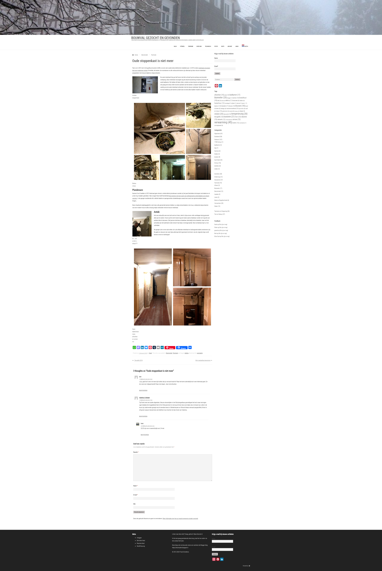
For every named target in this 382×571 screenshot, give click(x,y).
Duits (222, 46)
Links (236, 46)
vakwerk (221, 119)
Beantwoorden (143, 390)
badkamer (235, 94)
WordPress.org (141, 546)
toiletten (216, 166)
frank (150, 353)
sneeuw (237, 111)
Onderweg (217, 177)
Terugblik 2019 (138, 360)
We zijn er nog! (223, 224)
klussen (240, 105)
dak (219, 100)
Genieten (216, 174)
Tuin (238, 117)
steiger (242, 111)
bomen (236, 98)
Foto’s (216, 46)
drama (223, 100)
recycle (231, 111)
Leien (215, 197)
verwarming (223, 122)
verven (236, 119)
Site (134, 504)
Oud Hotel (217, 160)
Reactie (135, 452)
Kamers (216, 151)
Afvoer (216, 185)
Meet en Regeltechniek (220, 200)
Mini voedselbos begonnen (203, 360)
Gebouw (216, 139)
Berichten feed (141, 540)
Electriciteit (169, 353)
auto (226, 95)
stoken (218, 113)
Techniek (175, 353)
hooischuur (219, 103)
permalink (200, 353)
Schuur (216, 163)
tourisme (229, 116)
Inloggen (139, 538)
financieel (235, 100)
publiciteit (225, 111)
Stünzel (182, 46)
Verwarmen (217, 203)
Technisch (208, 46)
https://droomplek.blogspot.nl (180, 548)
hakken (242, 100)
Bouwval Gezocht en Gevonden (155, 37)
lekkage (223, 108)
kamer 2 (217, 106)
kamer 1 (244, 103)
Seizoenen (217, 180)
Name (216, 58)
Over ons (199, 46)
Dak (215, 148)
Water (216, 206)
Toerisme (190, 46)
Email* (216, 66)
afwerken (219, 94)
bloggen (229, 98)
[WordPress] (249, 566)
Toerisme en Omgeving (220, 211)
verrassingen (229, 119)
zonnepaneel (218, 125)
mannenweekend (232, 108)
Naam (135, 486)
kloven (232, 106)
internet (239, 103)
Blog (175, 46)
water (235, 123)
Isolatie (216, 194)
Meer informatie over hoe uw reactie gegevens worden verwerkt (180, 518)
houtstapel (228, 103)
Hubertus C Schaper (144, 398)
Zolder (216, 169)
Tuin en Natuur (218, 214)
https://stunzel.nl (198, 534)
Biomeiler (217, 188)
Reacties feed (140, 543)
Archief (230, 46)
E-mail (135, 495)
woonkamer (242, 123)
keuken (225, 106)
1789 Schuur (217, 142)
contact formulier (179, 541)
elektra (187, 353)
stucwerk (227, 114)
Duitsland (217, 136)
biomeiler (220, 97)
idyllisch (233, 103)
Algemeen (217, 133)
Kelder (216, 154)
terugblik (218, 117)
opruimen (242, 108)
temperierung (239, 113)
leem (218, 108)
